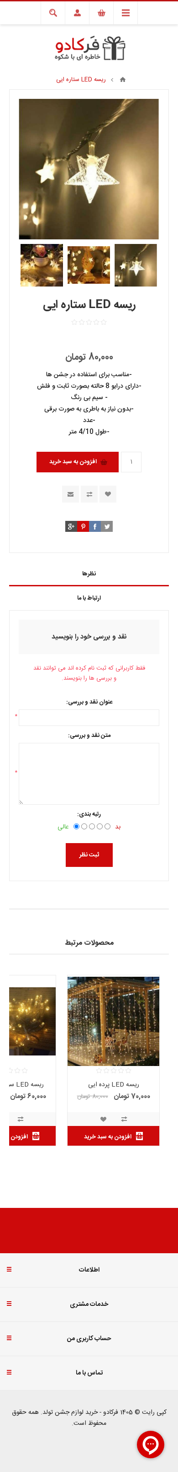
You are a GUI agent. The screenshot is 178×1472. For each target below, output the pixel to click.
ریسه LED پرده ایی (113, 1084)
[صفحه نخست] (122, 79)
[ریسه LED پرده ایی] (113, 1021)
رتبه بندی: (89, 814)
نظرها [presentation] (89, 574)
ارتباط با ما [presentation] (89, 598)
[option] (135, 265)
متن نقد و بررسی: (89, 736)
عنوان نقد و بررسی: (89, 702)
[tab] (89, 574)
